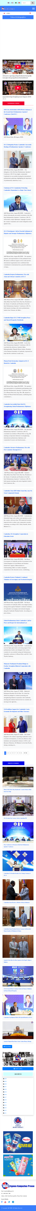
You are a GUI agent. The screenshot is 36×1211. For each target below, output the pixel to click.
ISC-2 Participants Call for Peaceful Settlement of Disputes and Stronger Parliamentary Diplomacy (18, 225)
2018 (5, 1087)
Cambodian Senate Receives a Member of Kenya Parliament (17, 895)
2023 (5, 1074)
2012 (5, 1103)
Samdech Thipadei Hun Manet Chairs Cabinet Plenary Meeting (17, 1034)
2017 (5, 1090)
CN (20, 3)
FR (14, 3)
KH (10, 3)
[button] (5, 35)
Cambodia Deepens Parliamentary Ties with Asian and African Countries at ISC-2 (16, 268)
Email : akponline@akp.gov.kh (7, 1184)
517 (24, 746)
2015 (5, 1095)
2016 (5, 1093)
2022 (5, 1077)
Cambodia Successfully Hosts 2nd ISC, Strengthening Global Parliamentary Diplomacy (17, 398)
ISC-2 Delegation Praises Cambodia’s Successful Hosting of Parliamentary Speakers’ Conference (17, 138)
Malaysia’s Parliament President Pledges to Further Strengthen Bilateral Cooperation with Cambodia (17, 659)
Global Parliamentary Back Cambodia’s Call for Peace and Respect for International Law (17, 614)
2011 (5, 1106)
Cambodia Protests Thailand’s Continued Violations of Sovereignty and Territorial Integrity (18, 571)
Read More (8, 1039)
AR (17, 3)
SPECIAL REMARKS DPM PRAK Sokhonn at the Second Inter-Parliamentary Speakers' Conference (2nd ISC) (18, 104)
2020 (5, 1082)
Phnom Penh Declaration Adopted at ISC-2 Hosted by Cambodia (16, 355)
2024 (5, 1072)
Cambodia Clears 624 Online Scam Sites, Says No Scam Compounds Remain (18, 485)
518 (26, 746)
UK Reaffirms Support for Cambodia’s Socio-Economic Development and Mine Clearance (17, 703)
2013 (5, 1101)
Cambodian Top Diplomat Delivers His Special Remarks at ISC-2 (18, 1010)
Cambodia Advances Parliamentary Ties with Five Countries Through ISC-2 (17, 441)
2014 (5, 1098)
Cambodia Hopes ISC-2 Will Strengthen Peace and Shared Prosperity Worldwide (17, 312)
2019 (5, 1085)
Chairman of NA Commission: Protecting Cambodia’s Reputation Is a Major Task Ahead (17, 182)
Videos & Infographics (18, 17)
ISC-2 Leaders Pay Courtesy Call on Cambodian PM (15, 811)
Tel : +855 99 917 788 (5, 1186)
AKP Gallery (18, 1061)
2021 (5, 1079)
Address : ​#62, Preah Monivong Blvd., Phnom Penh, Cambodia (14, 1189)
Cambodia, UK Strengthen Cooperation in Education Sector (16, 528)
